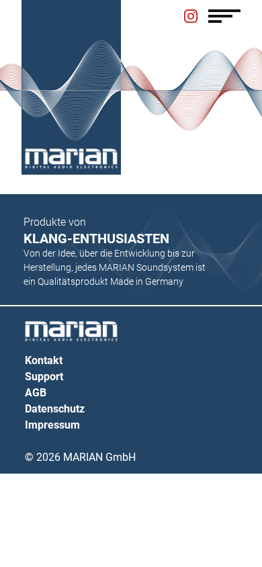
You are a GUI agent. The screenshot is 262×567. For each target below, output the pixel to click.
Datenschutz (55, 408)
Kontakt (43, 360)
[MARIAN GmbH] (71, 158)
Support (44, 376)
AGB (35, 392)
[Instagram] (191, 17)
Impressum (52, 425)
